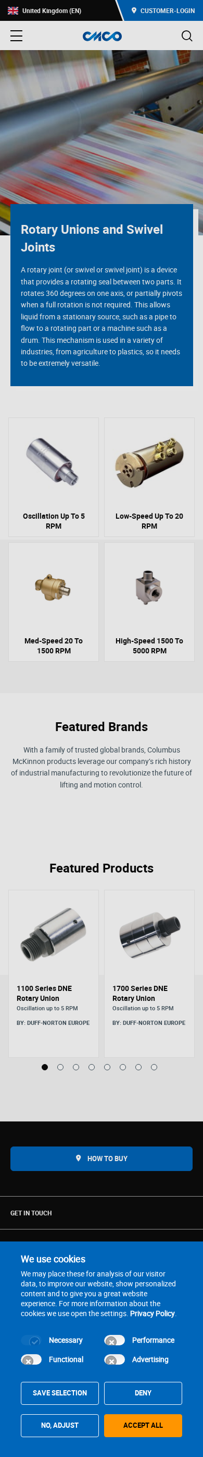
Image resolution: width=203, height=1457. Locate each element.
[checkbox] (31, 1340)
